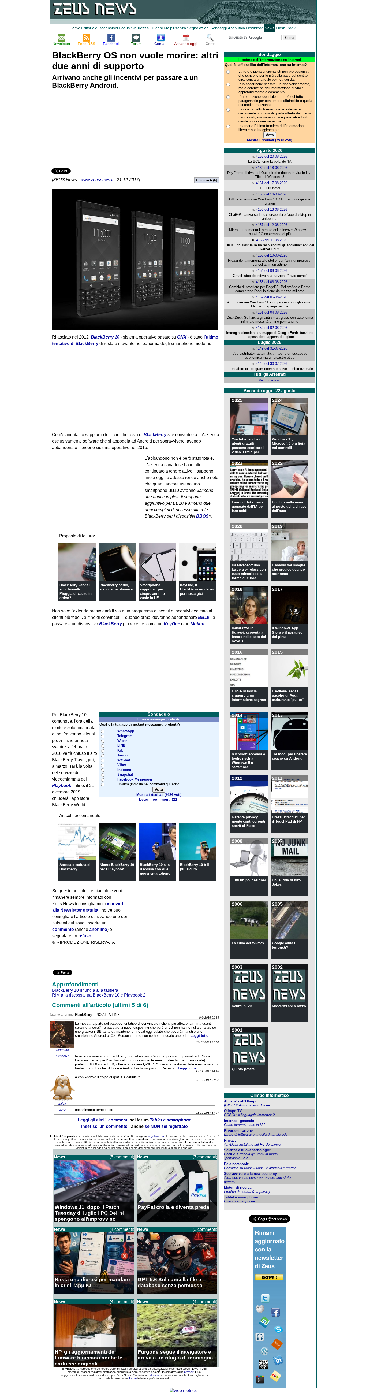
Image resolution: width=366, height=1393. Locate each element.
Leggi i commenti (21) (159, 799)
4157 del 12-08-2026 (271, 225)
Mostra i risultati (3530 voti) (269, 140)
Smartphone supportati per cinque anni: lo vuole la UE (152, 591)
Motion (197, 624)
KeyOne (172, 624)
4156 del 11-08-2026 (271, 240)
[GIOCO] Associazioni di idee (247, 1105)
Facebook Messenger (134, 779)
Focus (124, 28)
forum (133, 1378)
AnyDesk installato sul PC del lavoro (252, 1144)
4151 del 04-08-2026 (271, 312)
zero (62, 1110)
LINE (121, 746)
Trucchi (156, 28)
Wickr (122, 741)
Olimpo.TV (233, 1111)
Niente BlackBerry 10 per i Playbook (117, 867)
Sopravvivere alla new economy (250, 1174)
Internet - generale (239, 1121)
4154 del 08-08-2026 (271, 271)
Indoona (124, 770)
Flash (280, 28)
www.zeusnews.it (96, 179)
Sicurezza (140, 28)
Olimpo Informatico (269, 1095)
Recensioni (108, 28)
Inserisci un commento (104, 1126)
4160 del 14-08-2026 (271, 194)
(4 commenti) (122, 1229)
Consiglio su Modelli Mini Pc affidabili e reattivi (260, 1168)
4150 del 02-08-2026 (271, 328)
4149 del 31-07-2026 (271, 348)
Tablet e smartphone (241, 1197)
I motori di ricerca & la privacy (247, 1192)
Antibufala (236, 28)
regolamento (156, 1136)
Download (254, 28)
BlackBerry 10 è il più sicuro (194, 867)
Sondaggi (218, 28)
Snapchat (125, 774)
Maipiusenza (175, 28)
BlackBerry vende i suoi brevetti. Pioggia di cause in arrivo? (75, 591)
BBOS (202, 516)
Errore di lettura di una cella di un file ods (255, 1134)
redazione (154, 1375)
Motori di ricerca (237, 1188)
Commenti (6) (206, 180)
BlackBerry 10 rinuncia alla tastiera (85, 990)
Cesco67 (62, 1056)
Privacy (230, 1140)
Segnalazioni (198, 28)
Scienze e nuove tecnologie (247, 1150)
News (269, 28)
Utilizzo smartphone (239, 1201)
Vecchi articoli (270, 380)
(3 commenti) (205, 1229)
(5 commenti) (122, 1157)
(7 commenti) (205, 1157)
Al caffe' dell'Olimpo (240, 1101)
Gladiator (62, 1050)
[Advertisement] (91, 129)
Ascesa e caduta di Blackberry (75, 867)
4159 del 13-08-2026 (271, 209)
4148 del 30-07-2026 (271, 364)
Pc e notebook (236, 1164)
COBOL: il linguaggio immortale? (249, 1115)
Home (74, 28)
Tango (122, 755)
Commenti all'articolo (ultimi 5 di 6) (100, 1005)
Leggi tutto (199, 1036)
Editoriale (89, 28)
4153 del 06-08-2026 (271, 282)
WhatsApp (125, 731)
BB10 (203, 617)
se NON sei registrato (166, 1126)
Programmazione (238, 1130)
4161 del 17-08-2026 (271, 183)
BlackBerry (155, 434)
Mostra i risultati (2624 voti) (158, 795)
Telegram (125, 736)
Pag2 (291, 28)
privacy (188, 1371)
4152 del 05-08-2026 (271, 297)
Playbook (61, 785)
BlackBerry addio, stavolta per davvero (116, 587)
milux (62, 1103)
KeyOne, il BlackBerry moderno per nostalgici (197, 589)
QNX (181, 337)
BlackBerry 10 (105, 337)
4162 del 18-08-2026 (271, 168)
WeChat (123, 760)
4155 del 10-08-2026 (271, 255)
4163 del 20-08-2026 (271, 156)
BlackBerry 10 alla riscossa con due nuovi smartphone (155, 869)
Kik (120, 750)
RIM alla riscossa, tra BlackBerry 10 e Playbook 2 (98, 995)
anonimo (98, 929)
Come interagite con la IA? (244, 1125)
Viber (121, 765)
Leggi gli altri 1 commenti (103, 1120)
